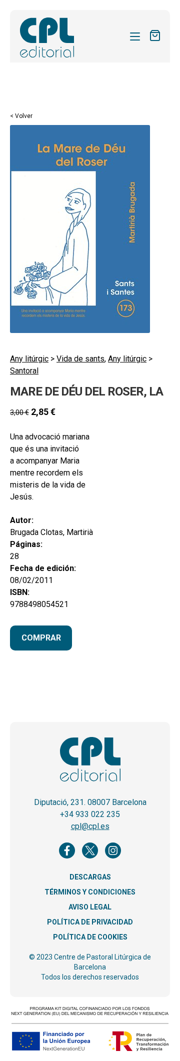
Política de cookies (90, 937)
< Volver (21, 116)
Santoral (24, 371)
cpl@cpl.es (90, 826)
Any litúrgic (29, 359)
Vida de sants (80, 359)
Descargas (90, 877)
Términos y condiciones (90, 892)
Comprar (41, 637)
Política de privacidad (90, 922)
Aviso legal (90, 907)
